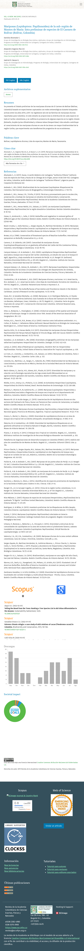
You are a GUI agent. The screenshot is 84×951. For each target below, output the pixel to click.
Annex (8, 94)
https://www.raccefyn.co (16, 927)
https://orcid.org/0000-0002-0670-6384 (16, 56)
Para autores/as (11, 868)
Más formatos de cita (14, 163)
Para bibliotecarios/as (14, 871)
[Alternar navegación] (81, 4)
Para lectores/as (11, 865)
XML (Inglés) (24, 80)
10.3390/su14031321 (12, 614)
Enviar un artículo (54, 826)
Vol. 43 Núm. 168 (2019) (12, 17)
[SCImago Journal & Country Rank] (22, 795)
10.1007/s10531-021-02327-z (14, 630)
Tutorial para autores (56, 866)
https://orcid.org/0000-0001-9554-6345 (16, 67)
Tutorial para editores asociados (61, 872)
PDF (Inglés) (10, 80)
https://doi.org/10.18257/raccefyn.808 (17, 159)
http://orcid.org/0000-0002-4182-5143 (16, 45)
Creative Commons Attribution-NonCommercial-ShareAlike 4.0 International (45, 938)
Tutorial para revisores (57, 869)
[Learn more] (14, 750)
